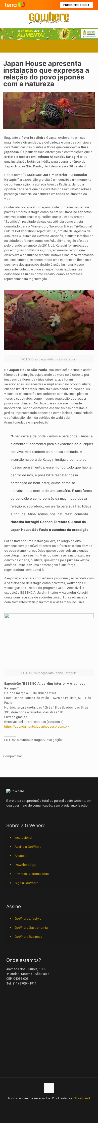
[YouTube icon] (38, 1105)
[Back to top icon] (49, 1088)
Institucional (23, 837)
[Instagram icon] (49, 1105)
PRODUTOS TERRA (76, 5)
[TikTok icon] (65, 1105)
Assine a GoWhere (28, 847)
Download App (25, 865)
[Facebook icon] (33, 1105)
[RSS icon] (60, 1105)
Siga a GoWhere (26, 883)
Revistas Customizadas (32, 874)
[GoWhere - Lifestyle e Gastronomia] (49, 17)
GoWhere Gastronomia (31, 927)
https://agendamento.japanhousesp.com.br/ (36, 726)
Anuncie (20, 856)
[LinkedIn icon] (44, 1105)
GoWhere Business (28, 937)
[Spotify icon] (54, 1105)
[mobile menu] (91, 17)
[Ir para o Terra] (15, 5)
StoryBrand (82, 1098)
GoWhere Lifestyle (28, 918)
